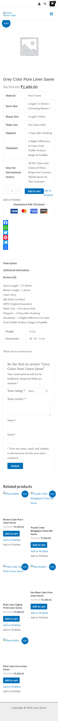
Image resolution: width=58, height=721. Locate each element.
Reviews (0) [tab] (9, 277)
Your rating (16, 391)
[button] (45, 4)
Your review (16, 399)
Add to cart (34, 191)
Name (11, 420)
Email (11, 434)
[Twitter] (29, 232)
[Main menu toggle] (51, 13)
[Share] (29, 247)
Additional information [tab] (16, 270)
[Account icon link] (39, 3)
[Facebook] (29, 222)
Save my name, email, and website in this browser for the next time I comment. (28, 453)
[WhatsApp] (29, 227)
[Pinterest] (29, 237)
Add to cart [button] (11, 533)
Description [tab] (10, 263)
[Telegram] (29, 242)
